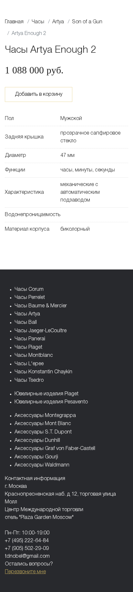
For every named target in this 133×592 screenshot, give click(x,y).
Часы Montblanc (34, 355)
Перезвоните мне (25, 572)
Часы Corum (29, 289)
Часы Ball (26, 322)
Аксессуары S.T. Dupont (43, 432)
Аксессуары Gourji (36, 457)
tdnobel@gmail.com (27, 556)
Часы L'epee (29, 364)
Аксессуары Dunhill (37, 440)
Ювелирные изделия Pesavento (51, 402)
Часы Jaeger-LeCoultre (40, 331)
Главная (14, 22)
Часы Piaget (28, 347)
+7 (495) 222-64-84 (27, 541)
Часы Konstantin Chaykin (43, 372)
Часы (38, 22)
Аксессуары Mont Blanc (43, 424)
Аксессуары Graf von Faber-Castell (55, 448)
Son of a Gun (87, 22)
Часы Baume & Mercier (41, 306)
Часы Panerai (30, 339)
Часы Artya (27, 314)
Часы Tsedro (29, 380)
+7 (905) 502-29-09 (27, 548)
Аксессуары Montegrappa (45, 415)
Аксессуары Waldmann (42, 465)
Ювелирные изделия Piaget (46, 394)
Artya (58, 22)
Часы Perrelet (30, 297)
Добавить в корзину (38, 94)
